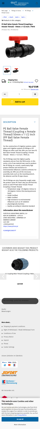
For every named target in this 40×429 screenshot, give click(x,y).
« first (5, 17)
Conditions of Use (10, 333)
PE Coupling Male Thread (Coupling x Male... (20, 274)
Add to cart (20, 102)
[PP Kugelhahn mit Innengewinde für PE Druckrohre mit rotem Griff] (20, 47)
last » (23, 17)
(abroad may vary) (28, 82)
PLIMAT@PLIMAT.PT (9, 230)
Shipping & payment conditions (14, 326)
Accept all (20, 419)
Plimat (6, 344)
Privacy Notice (21, 415)
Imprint (6, 340)
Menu (3, 3)
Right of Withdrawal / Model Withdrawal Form (19, 330)
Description (9, 122)
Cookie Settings (9, 347)
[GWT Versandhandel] (20, 3)
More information (20, 425)
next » (17, 17)
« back (11, 17)
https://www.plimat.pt (10, 226)
